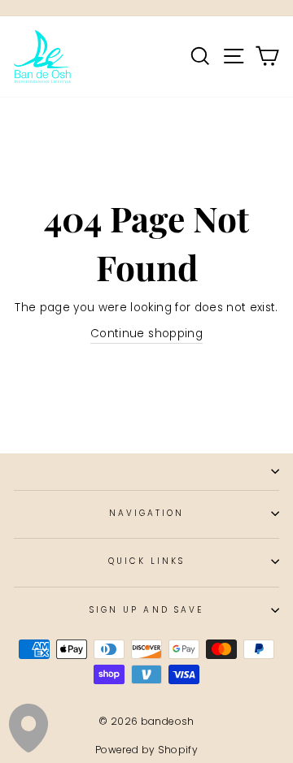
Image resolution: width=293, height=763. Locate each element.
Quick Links (147, 561)
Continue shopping (146, 333)
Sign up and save (146, 610)
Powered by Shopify (146, 749)
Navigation (147, 513)
